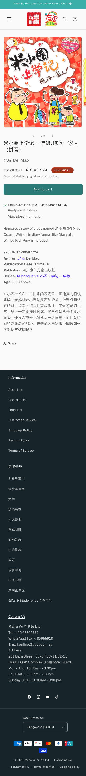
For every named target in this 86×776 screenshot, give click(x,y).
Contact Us (17, 400)
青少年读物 (16, 489)
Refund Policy (19, 440)
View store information (25, 216)
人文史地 (15, 519)
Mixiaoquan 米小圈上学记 (38, 276)
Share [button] (12, 343)
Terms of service (44, 766)
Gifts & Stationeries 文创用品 (30, 600)
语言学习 (15, 570)
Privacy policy (20, 766)
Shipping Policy (20, 430)
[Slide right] (52, 135)
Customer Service (22, 420)
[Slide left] (33, 135)
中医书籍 (15, 580)
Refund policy (63, 759)
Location (15, 410)
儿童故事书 (16, 478)
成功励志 (15, 539)
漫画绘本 (15, 509)
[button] (9, 19)
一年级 (65, 276)
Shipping (27, 176)
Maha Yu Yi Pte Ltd (37, 760)
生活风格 (15, 550)
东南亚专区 (16, 590)
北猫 (21, 258)
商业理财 (15, 529)
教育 (11, 560)
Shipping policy (69, 766)
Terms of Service (21, 450)
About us (15, 389)
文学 (11, 499)
